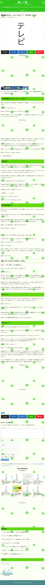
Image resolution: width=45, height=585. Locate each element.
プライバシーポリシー (40, 7)
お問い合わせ (22, 10)
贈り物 (35, 7)
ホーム (2, 7)
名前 (2, 440)
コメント (3, 427)
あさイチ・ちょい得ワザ (29, 7)
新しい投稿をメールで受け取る (8, 457)
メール (3, 445)
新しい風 (22, 2)
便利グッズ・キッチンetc (19, 7)
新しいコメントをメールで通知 (8, 454)
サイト (2, 449)
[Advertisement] (22, 68)
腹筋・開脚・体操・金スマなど (9, 7)
